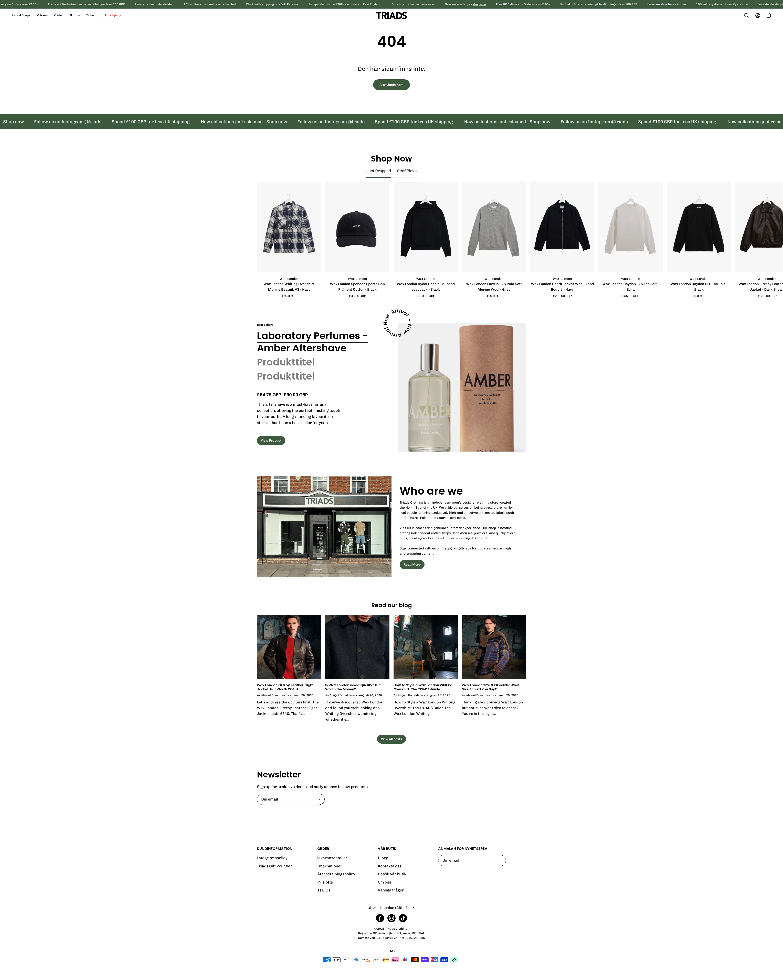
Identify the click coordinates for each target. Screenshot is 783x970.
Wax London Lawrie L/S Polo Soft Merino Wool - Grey (494, 286)
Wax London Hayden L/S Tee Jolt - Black (699, 286)
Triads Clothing (397, 928)
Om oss (384, 882)
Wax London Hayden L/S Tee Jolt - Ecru (630, 286)
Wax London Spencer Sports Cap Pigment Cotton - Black (357, 286)
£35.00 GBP (357, 296)
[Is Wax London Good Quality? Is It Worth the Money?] (357, 647)
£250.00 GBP (562, 296)
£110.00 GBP (425, 296)
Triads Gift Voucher (274, 866)
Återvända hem (391, 85)
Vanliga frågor (391, 890)
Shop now (221, 121)
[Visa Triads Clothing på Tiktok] (403, 918)
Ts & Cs (323, 890)
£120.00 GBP (493, 296)
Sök (392, 951)
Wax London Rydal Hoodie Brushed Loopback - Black (426, 286)
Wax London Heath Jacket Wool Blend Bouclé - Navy (562, 286)
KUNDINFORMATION (274, 848)
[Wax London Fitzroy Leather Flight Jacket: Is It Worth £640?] (289, 647)
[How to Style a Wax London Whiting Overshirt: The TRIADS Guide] (426, 647)
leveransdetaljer (332, 858)
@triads (37, 121)
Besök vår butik (392, 874)
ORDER (323, 848)
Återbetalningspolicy (336, 874)
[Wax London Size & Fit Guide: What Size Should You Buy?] (494, 647)
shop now (479, 4)
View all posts (391, 739)
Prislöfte (325, 882)
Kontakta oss (389, 866)
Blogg (383, 858)
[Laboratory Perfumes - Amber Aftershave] (462, 387)
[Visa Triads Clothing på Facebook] (380, 918)
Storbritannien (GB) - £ (388, 908)
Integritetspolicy (272, 858)
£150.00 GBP (289, 296)
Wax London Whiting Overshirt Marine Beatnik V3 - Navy (289, 286)
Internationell (329, 866)
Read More (412, 564)
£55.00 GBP (630, 296)
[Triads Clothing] (391, 15)
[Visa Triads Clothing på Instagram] (391, 918)
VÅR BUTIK (387, 848)
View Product (271, 440)
